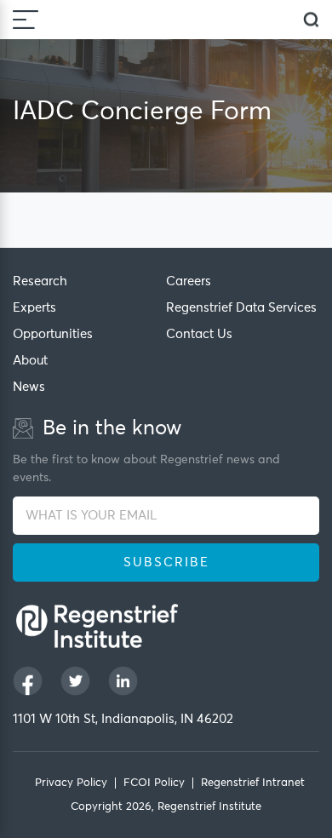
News (29, 387)
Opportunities (53, 334)
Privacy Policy (71, 783)
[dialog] (311, 20)
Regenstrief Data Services (241, 307)
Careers (188, 281)
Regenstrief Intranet (253, 783)
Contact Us (199, 334)
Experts (34, 307)
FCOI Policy (154, 783)
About (30, 360)
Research (40, 281)
